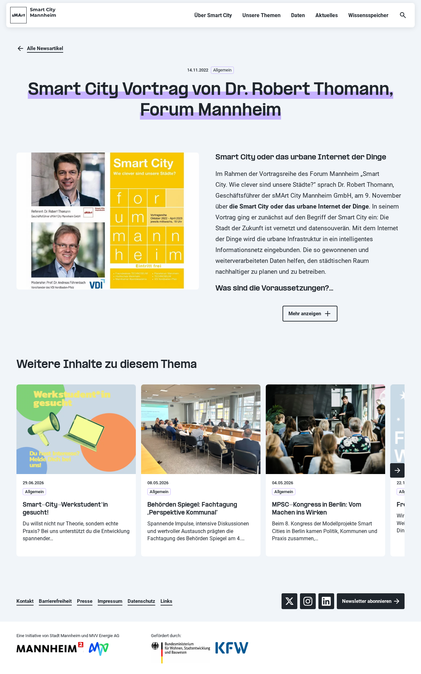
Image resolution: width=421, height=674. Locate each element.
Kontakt (25, 601)
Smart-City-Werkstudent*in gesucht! (65, 509)
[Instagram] (308, 601)
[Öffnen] (403, 15)
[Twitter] (289, 601)
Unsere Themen (261, 15)
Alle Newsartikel (45, 48)
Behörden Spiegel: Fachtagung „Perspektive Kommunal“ (192, 509)
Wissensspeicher (368, 15)
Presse (84, 601)
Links (166, 601)
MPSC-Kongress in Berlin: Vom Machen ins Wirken (316, 509)
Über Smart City (213, 15)
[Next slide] (397, 470)
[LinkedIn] (326, 601)
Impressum (110, 601)
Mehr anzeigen (304, 314)
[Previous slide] (23, 470)
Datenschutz (141, 601)
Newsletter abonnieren (366, 601)
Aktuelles (326, 15)
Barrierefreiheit (55, 601)
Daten (298, 15)
